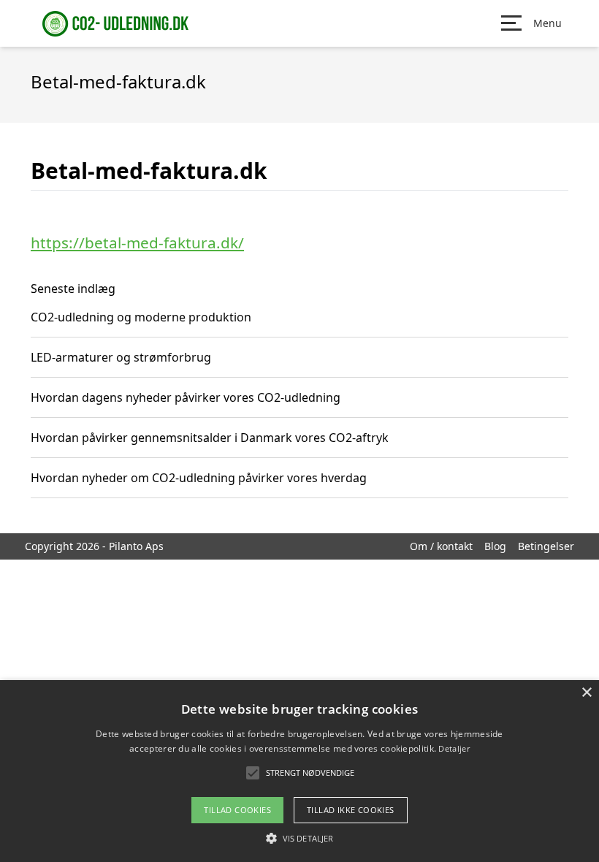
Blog (495, 546)
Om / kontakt (441, 546)
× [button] (586, 692)
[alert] (299, 771)
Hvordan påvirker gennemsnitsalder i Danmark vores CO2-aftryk (210, 438)
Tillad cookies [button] (237, 809)
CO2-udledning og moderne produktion (141, 317)
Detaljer (453, 748)
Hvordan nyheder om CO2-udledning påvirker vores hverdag (199, 478)
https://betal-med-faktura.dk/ (137, 242)
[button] (299, 838)
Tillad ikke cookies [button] (350, 809)
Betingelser (546, 546)
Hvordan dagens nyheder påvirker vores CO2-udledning (185, 397)
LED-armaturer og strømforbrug (121, 357)
